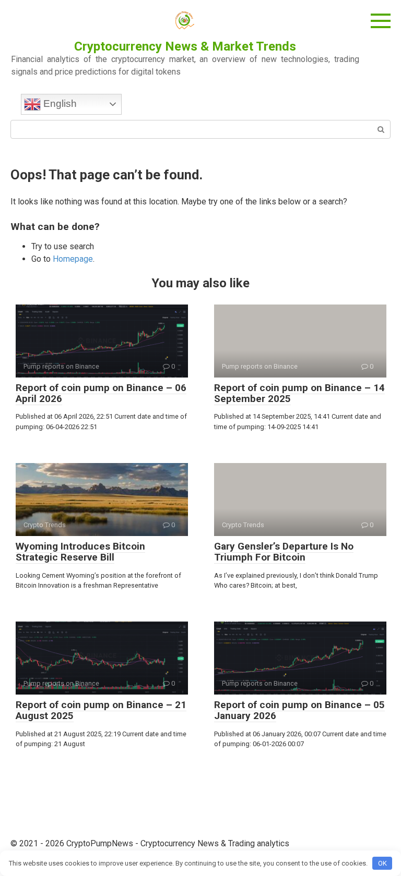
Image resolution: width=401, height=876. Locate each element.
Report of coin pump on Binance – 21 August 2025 (101, 710)
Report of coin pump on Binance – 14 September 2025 (299, 393)
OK (382, 863)
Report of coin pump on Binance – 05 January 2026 (299, 710)
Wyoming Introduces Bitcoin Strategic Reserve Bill (80, 551)
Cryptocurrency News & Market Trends (185, 46)
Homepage (73, 259)
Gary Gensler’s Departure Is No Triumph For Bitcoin (283, 551)
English (59, 103)
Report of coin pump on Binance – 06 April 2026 (101, 393)
